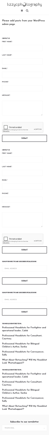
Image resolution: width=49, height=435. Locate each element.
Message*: (6, 95)
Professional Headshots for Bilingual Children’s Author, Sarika (20, 345)
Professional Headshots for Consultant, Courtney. (22, 337)
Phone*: (5, 82)
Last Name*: (7, 55)
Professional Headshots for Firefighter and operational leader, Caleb (24, 329)
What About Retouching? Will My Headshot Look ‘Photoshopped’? (24, 361)
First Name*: (7, 42)
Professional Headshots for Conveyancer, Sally (23, 353)
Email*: (5, 68)
